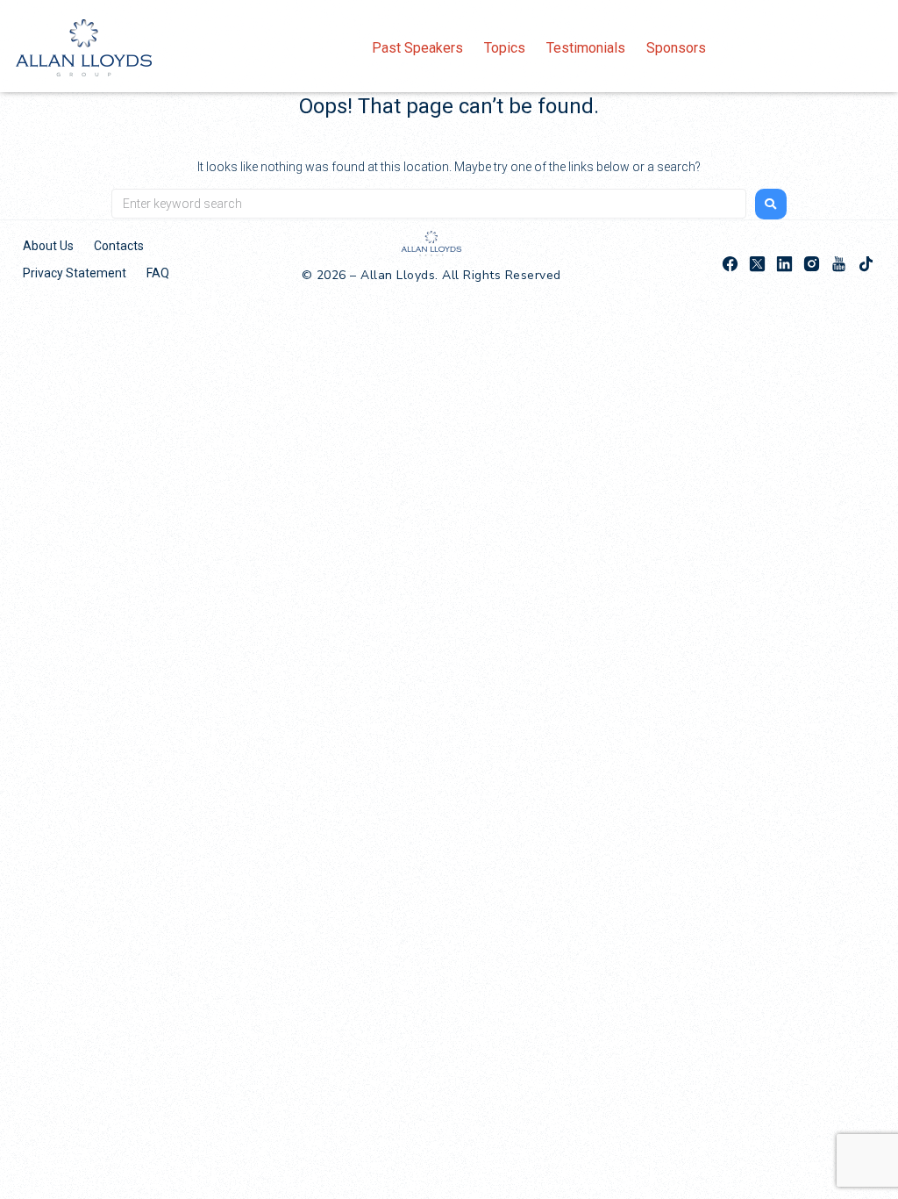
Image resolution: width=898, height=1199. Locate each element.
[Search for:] (428, 204)
